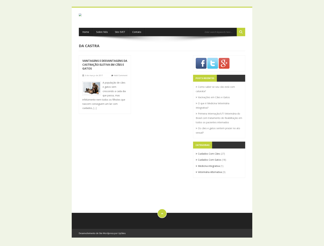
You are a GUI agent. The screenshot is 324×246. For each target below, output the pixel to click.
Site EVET (120, 32)
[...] (95, 108)
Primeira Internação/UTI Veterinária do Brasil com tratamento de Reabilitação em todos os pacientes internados (219, 118)
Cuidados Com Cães (209, 153)
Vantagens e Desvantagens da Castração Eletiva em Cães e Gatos (104, 64)
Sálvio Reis (201, 186)
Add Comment (120, 75)
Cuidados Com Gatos (209, 159)
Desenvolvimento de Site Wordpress (96, 233)
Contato (136, 32)
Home (85, 32)
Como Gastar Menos (207, 194)
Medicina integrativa (209, 166)
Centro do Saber (205, 190)
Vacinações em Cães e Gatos (214, 97)
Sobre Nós (102, 32)
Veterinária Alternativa (210, 172)
